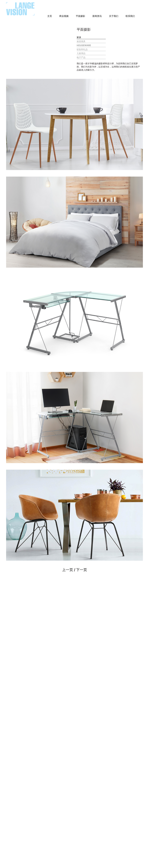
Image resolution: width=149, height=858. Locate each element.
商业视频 (64, 16)
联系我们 (130, 16)
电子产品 (81, 57)
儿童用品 (81, 53)
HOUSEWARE (84, 45)
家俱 (79, 37)
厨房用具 (81, 41)
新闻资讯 (97, 16)
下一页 (81, 570)
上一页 (67, 570)
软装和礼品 (82, 49)
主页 (49, 16)
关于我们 (113, 16)
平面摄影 (80, 16)
